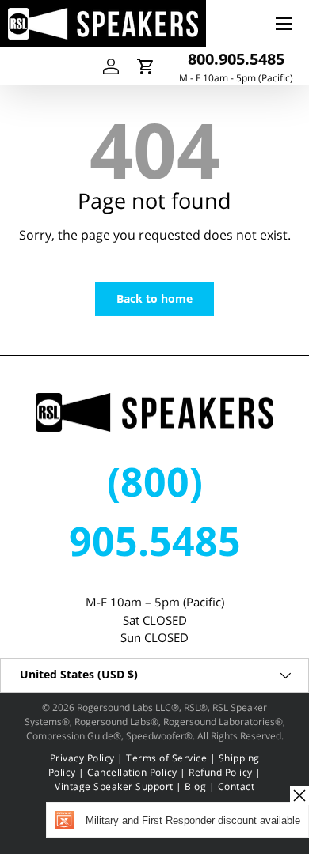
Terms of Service (166, 758)
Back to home (154, 298)
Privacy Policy (82, 758)
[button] (145, 66)
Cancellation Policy (132, 772)
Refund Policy (221, 772)
